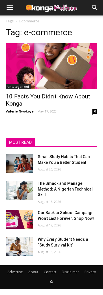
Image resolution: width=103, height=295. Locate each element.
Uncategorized (18, 87)
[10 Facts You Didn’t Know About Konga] (51, 66)
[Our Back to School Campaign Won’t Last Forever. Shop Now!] (19, 219)
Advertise (15, 271)
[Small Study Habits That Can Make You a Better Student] (19, 163)
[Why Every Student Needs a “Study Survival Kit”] (19, 246)
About (33, 271)
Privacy (90, 271)
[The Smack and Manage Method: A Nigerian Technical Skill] (19, 190)
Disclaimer (70, 271)
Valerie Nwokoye (19, 111)
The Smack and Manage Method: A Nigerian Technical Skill (65, 189)
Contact (50, 271)
